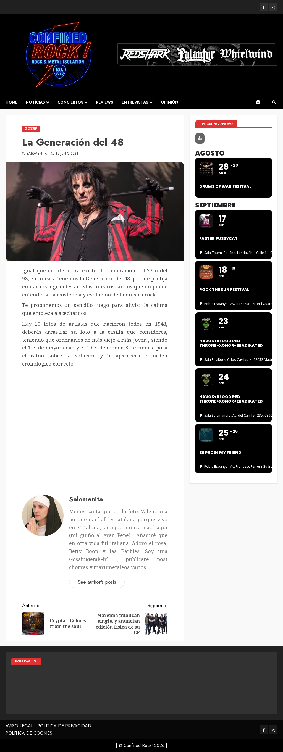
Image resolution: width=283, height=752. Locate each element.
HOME (11, 102)
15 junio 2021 (67, 154)
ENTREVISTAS (135, 102)
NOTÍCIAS (35, 102)
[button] (274, 102)
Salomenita (37, 154)
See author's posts (97, 582)
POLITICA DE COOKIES (29, 733)
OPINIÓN (169, 102)
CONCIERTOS (70, 102)
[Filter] (200, 138)
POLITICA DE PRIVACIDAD (64, 726)
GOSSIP (30, 128)
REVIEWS (104, 102)
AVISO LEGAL (19, 726)
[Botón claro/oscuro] (260, 102)
